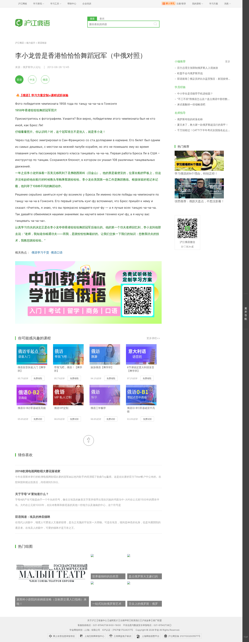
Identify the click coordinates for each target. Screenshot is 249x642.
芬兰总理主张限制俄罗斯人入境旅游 (197, 67)
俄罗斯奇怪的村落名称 (190, 119)
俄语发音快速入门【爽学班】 (32, 369)
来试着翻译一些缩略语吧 (191, 104)
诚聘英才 (113, 620)
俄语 (45, 79)
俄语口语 (57, 252)
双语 (19, 79)
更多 (227, 61)
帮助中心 (71, 3)
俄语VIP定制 (61, 407)
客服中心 (102, 620)
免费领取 (38, 378)
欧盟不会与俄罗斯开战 (190, 73)
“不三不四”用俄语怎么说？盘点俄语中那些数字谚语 (203, 98)
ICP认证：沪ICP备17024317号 (117, 630)
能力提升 (30, 42)
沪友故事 (146, 620)
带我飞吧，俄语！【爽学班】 (68, 369)
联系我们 (135, 620)
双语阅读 (42, 42)
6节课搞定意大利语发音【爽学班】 (140, 369)
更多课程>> (153, 338)
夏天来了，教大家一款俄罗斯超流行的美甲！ (202, 124)
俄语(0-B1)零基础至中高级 (141, 409)
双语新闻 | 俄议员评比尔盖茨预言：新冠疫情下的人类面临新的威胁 (203, 78)
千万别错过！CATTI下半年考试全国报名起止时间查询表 (203, 130)
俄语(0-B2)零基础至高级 (32, 407)
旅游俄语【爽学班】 (102, 367)
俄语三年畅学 (98, 407)
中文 (32, 79)
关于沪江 (91, 620)
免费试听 (38, 419)
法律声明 (124, 620)
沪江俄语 (19, 42)
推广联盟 (157, 620)
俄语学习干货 (40, 252)
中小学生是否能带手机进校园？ (195, 93)
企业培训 (86, 3)
